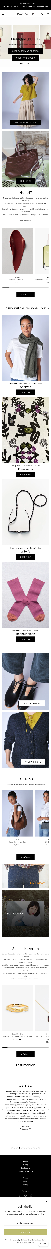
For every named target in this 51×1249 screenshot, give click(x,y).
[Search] (42, 14)
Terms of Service (25, 1242)
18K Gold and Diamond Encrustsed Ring (17, 1036)
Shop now (25, 392)
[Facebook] (19, 1195)
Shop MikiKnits (33, 762)
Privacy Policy (41, 1240)
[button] (12, 1148)
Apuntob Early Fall (25, 122)
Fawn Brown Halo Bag (17, 842)
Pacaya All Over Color (17, 279)
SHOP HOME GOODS (25, 58)
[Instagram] (25, 1195)
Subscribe (25, 1232)
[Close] (46, 1201)
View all (25, 294)
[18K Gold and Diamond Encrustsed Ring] (17, 1008)
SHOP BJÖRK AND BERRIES (25, 51)
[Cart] (48, 14)
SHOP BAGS (25, 181)
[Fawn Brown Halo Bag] (17, 813)
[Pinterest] (31, 1195)
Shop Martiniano (32, 703)
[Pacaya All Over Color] (17, 251)
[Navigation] (2, 14)
